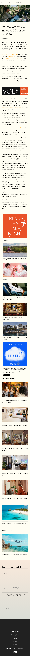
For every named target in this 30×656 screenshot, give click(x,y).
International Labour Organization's (12, 108)
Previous (3, 545)
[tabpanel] (15, 544)
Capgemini (10, 56)
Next (26, 545)
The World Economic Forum (10, 54)
